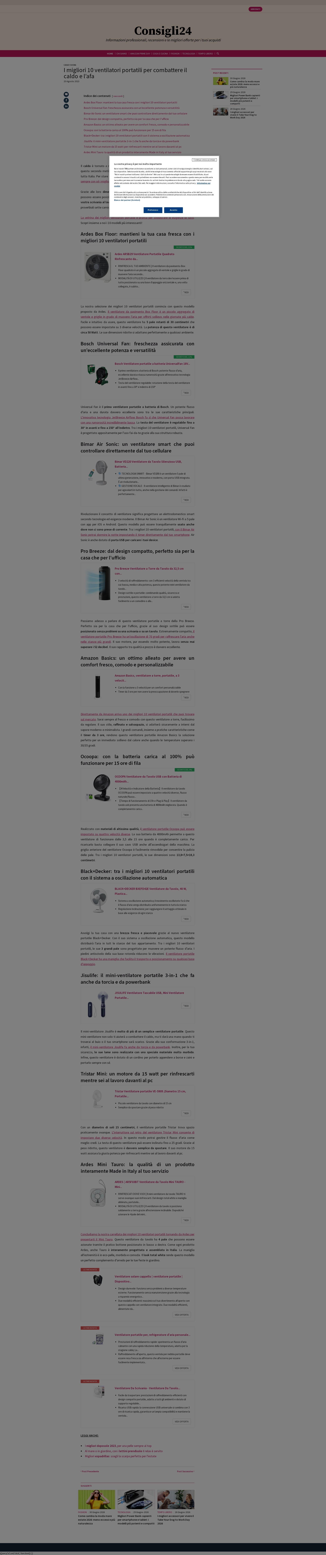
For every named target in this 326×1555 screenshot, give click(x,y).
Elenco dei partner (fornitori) (127, 200)
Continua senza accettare (204, 160)
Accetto (173, 210)
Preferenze (153, 210)
